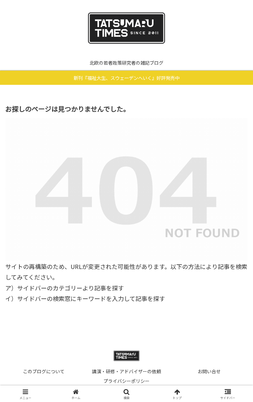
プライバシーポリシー (126, 381)
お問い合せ (209, 371)
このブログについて (44, 371)
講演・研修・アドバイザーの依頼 (126, 371)
